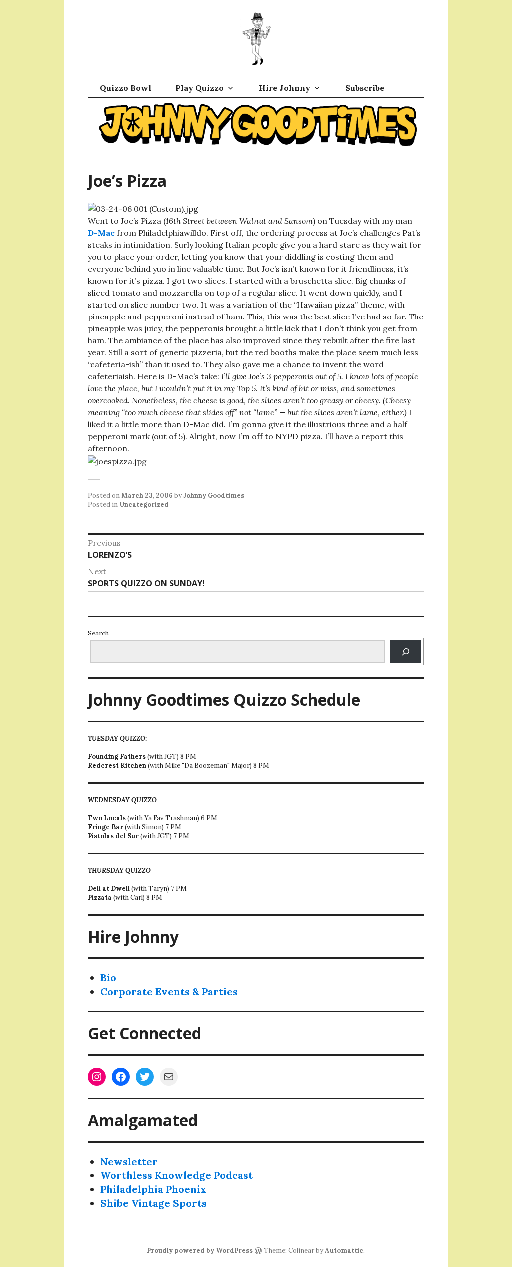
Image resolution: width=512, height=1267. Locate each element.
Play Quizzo (200, 88)
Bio (108, 977)
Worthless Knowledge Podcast (176, 1175)
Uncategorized (144, 504)
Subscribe (365, 88)
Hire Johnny (284, 88)
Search (98, 633)
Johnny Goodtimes (214, 495)
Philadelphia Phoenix (153, 1189)
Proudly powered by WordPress (200, 1250)
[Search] (406, 651)
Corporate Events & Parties (169, 991)
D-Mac (101, 233)
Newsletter (129, 1161)
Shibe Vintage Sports (153, 1203)
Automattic (344, 1250)
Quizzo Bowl (126, 88)
